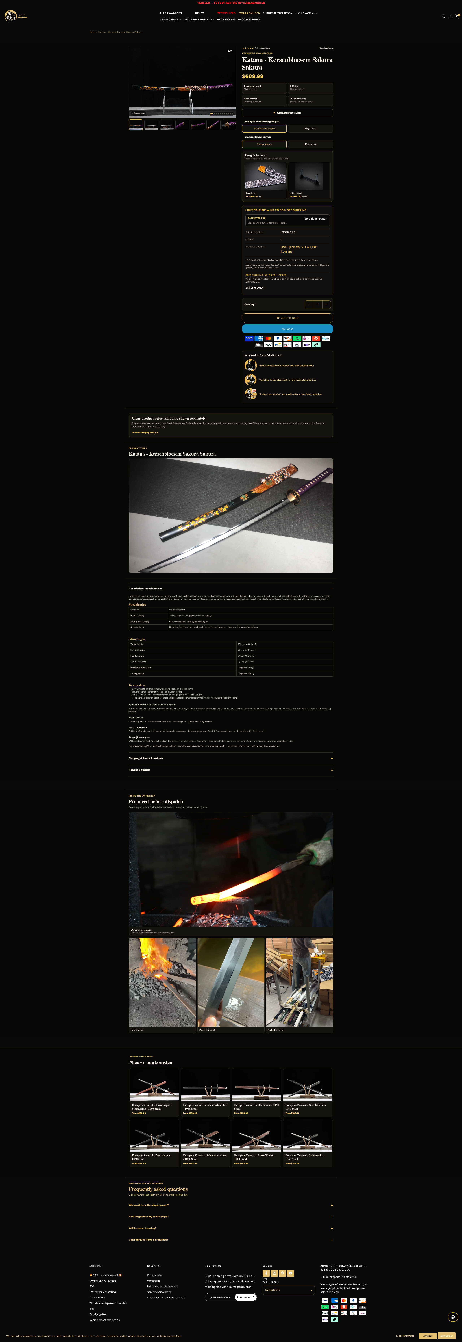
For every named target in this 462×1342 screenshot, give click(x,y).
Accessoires (226, 19)
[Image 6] (222, 113)
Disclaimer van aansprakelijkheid (166, 1297)
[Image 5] (220, 113)
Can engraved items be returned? (148, 1239)
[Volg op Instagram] (274, 1273)
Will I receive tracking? (142, 1228)
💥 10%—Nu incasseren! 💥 (105, 1275)
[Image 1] (211, 113)
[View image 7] (229, 125)
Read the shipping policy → (145, 432)
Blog (92, 1308)
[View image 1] (136, 125)
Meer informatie (405, 1335)
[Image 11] (232, 113)
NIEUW (199, 13)
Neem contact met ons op (104, 1319)
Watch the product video (287, 113)
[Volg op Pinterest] (282, 1273)
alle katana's (189, 741)
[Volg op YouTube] (290, 1273)
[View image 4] (182, 125)
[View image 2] (151, 125)
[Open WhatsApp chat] (453, 1317)
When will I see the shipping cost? (149, 1205)
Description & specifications (145, 588)
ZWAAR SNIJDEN (249, 13)
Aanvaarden (446, 1335)
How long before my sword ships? (149, 1216)
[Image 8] (226, 113)
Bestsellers (226, 13)
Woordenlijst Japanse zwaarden (108, 1303)
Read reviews (326, 48)
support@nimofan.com (343, 1276)
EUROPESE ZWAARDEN (277, 13)
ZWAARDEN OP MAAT (198, 19)
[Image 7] (224, 113)
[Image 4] (218, 113)
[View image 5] (198, 125)
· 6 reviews (256, 48)
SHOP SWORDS (304, 13)
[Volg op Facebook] (266, 1273)
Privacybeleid (155, 1275)
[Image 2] (214, 113)
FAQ (91, 1286)
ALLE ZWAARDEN (171, 13)
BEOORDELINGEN (249, 19)
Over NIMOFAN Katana (103, 1280)
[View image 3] (167, 125)
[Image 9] (228, 113)
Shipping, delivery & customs (146, 758)
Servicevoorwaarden (159, 1291)
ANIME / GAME (169, 19)
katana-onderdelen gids (235, 741)
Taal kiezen (270, 1282)
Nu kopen (287, 328)
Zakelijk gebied (98, 1314)
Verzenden (153, 1280)
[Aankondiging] (231, 3)
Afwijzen (427, 1335)
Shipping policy (254, 287)
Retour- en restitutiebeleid (162, 1286)
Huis (91, 32)
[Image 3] (216, 113)
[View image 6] (213, 125)
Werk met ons (97, 1297)
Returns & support (139, 769)
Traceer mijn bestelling (102, 1291)
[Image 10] (230, 113)
